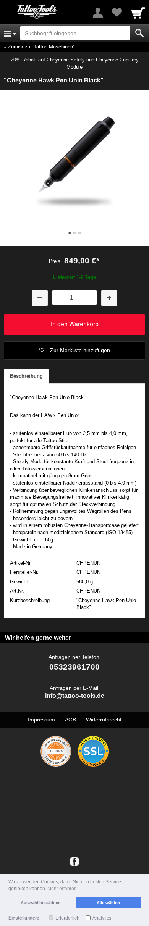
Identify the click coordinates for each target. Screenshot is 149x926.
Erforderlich (67, 918)
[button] (74, 350)
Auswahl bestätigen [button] (41, 902)
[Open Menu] (10, 33)
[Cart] (138, 13)
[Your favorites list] (117, 13)
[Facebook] (74, 862)
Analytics (101, 918)
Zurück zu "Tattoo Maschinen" (41, 47)
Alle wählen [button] (108, 902)
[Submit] (139, 33)
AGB (70, 720)
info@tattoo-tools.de (74, 695)
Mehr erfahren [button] (62, 888)
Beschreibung (26, 376)
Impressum (41, 720)
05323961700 (74, 666)
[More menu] (98, 13)
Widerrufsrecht (103, 720)
